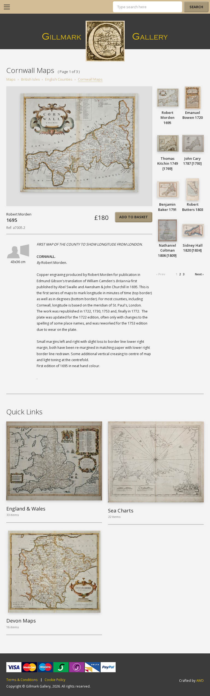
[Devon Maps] (54, 572)
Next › (199, 274)
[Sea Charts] (156, 461)
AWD (200, 680)
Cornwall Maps (90, 79)
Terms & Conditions (22, 680)
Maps (11, 79)
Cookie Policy (55, 680)
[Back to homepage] (105, 41)
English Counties (58, 79)
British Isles (30, 79)
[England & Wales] (54, 460)
